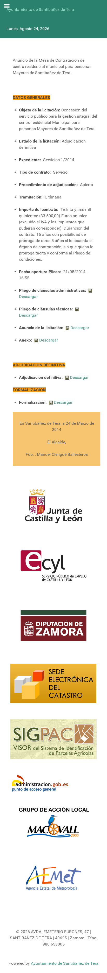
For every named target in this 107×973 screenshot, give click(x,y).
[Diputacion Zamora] (53, 629)
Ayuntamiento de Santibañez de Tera (40, 9)
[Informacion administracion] (42, 783)
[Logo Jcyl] (53, 509)
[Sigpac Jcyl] (53, 742)
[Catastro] (53, 686)
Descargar (28, 296)
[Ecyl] (53, 569)
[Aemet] (53, 881)
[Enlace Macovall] (53, 825)
